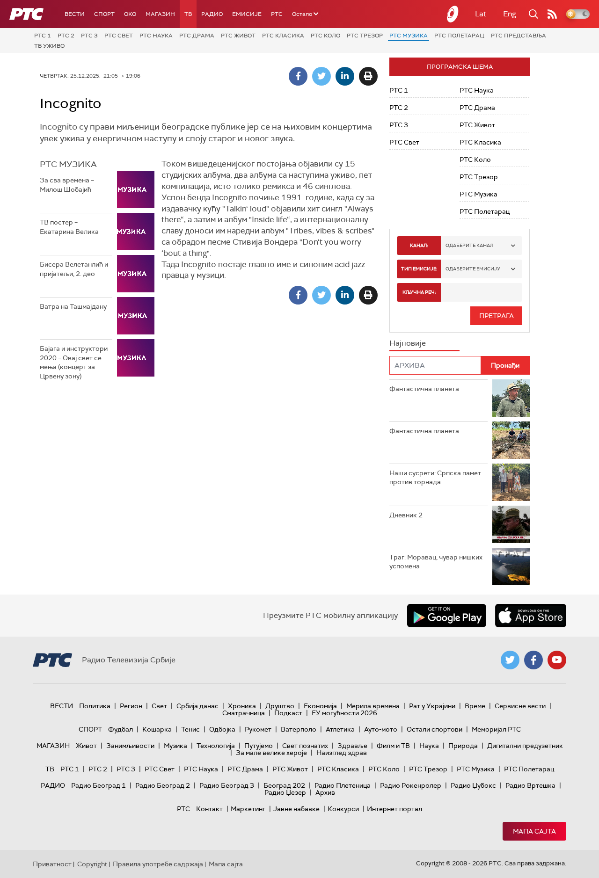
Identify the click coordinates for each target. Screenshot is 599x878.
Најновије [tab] (407, 343)
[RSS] (552, 14)
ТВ (188, 14)
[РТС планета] (453, 14)
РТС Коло (325, 35)
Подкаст (288, 713)
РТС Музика (408, 35)
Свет (159, 706)
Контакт (209, 809)
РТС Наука (156, 35)
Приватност (52, 864)
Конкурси (343, 809)
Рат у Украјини (432, 706)
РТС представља (518, 35)
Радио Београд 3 (226, 785)
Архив (325, 792)
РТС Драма (196, 35)
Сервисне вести (520, 706)
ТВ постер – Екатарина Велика (69, 227)
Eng (509, 14)
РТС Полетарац (459, 35)
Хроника (242, 706)
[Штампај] (368, 76)
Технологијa (216, 745)
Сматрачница (243, 713)
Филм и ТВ (393, 745)
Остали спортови (434, 729)
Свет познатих (305, 745)
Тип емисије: (419, 269)
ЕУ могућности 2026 (344, 713)
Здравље (352, 745)
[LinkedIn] (345, 76)
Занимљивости (130, 745)
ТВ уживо (49, 46)
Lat (480, 14)
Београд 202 (284, 785)
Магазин (160, 14)
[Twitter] (321, 76)
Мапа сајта (534, 831)
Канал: (419, 245)
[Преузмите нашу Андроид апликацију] (446, 615)
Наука (429, 745)
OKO (130, 14)
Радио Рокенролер (410, 785)
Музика (175, 745)
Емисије (247, 14)
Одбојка (222, 729)
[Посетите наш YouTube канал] (557, 660)
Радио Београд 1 (98, 785)
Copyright (92, 864)
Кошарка (157, 729)
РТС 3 (89, 35)
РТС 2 (66, 35)
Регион (131, 706)
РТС (277, 14)
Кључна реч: (419, 292)
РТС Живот (238, 35)
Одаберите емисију (473, 269)
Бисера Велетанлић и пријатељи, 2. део (74, 269)
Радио (212, 14)
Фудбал (120, 729)
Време (475, 706)
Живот (86, 745)
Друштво (279, 706)
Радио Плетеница (342, 785)
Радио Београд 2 (162, 785)
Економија (320, 706)
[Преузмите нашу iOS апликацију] (530, 615)
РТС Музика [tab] (68, 164)
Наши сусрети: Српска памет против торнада (435, 477)
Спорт (104, 14)
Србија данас (197, 706)
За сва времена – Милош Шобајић (67, 185)
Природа (463, 745)
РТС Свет (118, 35)
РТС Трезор (365, 35)
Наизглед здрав (341, 752)
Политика (94, 706)
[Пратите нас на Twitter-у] (510, 660)
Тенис (190, 729)
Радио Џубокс (473, 785)
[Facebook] (298, 76)
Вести (75, 14)
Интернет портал (394, 809)
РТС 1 (42, 35)
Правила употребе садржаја (158, 864)
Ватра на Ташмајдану (73, 306)
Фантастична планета (424, 389)
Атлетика (340, 729)
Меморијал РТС (496, 729)
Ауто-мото (380, 729)
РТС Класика (283, 35)
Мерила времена (373, 706)
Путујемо (258, 745)
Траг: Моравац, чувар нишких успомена (435, 562)
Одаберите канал (469, 245)
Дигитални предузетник (525, 745)
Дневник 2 (406, 515)
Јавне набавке (296, 809)
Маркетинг (248, 809)
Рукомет (258, 729)
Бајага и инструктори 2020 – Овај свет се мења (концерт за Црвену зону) (74, 362)
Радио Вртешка (530, 785)
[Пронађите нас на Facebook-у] (533, 660)
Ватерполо (298, 729)
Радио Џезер (285, 792)
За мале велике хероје (271, 752)
